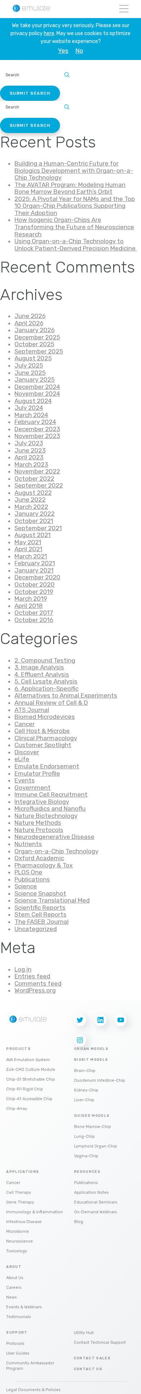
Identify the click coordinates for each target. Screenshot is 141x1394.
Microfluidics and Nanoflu (50, 808)
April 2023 (28, 457)
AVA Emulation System (28, 1060)
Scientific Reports (39, 907)
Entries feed (32, 976)
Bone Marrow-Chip (92, 1126)
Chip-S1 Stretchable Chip (30, 1079)
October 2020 (34, 584)
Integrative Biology (41, 801)
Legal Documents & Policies (33, 1389)
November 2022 (37, 471)
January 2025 (34, 379)
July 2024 (28, 407)
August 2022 (33, 492)
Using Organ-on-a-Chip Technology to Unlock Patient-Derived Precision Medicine (75, 244)
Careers (13, 1287)
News (11, 1297)
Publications (32, 879)
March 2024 (31, 415)
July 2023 (28, 443)
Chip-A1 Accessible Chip (29, 1099)
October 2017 (33, 612)
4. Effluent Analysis (41, 674)
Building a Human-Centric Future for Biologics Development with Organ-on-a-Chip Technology (73, 170)
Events (24, 780)
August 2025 (33, 358)
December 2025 (37, 337)
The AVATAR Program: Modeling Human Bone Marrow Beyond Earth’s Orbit (69, 188)
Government (32, 787)
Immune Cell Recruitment (50, 794)
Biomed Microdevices (44, 716)
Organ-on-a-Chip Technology (56, 851)
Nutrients (28, 844)
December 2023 (37, 429)
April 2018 (28, 605)
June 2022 (30, 499)
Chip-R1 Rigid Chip (24, 1089)
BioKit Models (91, 1060)
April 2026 (28, 323)
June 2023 (30, 450)
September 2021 (38, 528)
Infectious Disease (24, 1221)
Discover (26, 752)
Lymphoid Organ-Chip (95, 1146)
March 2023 (31, 464)
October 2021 (33, 520)
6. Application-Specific (46, 688)
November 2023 (37, 435)
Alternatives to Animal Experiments (65, 695)
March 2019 (30, 598)
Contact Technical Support (100, 1342)
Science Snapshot (40, 893)
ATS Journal (31, 709)
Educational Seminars (95, 1202)
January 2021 (34, 570)
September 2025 (38, 351)
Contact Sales (92, 1358)
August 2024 (33, 400)
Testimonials (18, 1316)
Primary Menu (123, 9)
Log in (22, 969)
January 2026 (34, 330)
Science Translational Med (52, 900)
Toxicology (16, 1251)
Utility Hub (84, 1332)
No (79, 50)
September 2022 (38, 485)
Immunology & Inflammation (34, 1212)
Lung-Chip (84, 1136)
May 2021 (27, 542)
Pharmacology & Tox (43, 865)
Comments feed (37, 983)
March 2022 (31, 506)
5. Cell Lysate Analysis (45, 681)
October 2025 (34, 344)
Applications (22, 1172)
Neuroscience (19, 1241)
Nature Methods (37, 822)
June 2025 (30, 372)
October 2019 (33, 591)
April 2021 (28, 549)
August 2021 (32, 535)
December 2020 (37, 577)
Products (18, 1049)
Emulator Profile (37, 773)
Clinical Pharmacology (45, 738)
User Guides (17, 1353)
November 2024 (37, 393)
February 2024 (35, 421)
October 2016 (33, 619)
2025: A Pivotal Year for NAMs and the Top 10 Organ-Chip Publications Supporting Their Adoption (74, 205)
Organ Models (91, 1049)
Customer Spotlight (42, 745)
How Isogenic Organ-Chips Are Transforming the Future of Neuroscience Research (74, 226)
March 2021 (30, 556)
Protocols (15, 1343)
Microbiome (17, 1231)
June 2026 (30, 315)
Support (16, 1332)
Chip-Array (16, 1108)
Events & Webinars (24, 1307)
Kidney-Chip (86, 1090)
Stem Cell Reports (40, 914)
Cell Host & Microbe (42, 730)
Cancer (24, 724)
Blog (78, 1221)
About (14, 1267)
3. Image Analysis (39, 667)
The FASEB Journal (41, 921)
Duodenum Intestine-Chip (99, 1080)
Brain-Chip (84, 1070)
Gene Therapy (20, 1202)
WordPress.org (35, 990)
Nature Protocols (38, 829)
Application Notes (91, 1192)
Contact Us (88, 1369)
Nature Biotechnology (45, 815)
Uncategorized (35, 928)
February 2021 (34, 563)
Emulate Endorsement (46, 766)
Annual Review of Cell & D (51, 702)
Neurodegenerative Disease (54, 836)
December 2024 (37, 386)
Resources (87, 1172)
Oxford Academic (39, 858)
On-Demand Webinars (95, 1212)
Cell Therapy (18, 1192)
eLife (21, 759)
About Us (14, 1277)
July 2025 (28, 365)
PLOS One (28, 872)
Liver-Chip (84, 1100)
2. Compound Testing (44, 660)
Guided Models (92, 1116)
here (49, 33)
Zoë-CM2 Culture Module (30, 1069)
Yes (63, 50)
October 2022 (34, 478)
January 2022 (34, 513)
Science (25, 886)
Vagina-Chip (86, 1156)
